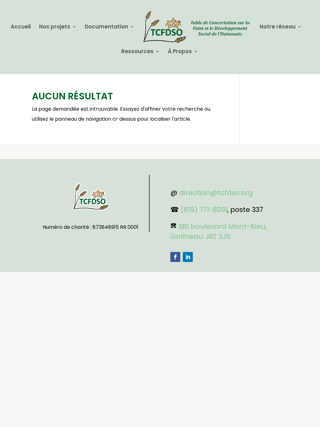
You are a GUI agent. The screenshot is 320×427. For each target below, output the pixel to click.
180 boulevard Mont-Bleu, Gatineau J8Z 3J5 (218, 231)
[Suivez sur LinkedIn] (188, 257)
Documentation (106, 27)
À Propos (180, 52)
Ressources (137, 52)
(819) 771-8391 (204, 209)
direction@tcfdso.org (216, 193)
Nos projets (54, 27)
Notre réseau (278, 27)
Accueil (21, 27)
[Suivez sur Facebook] (175, 257)
